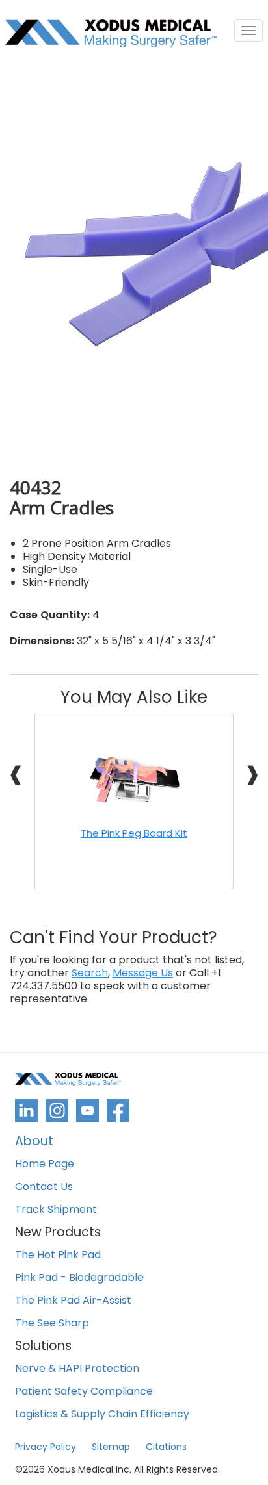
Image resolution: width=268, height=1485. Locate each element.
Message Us (143, 973)
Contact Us (44, 1187)
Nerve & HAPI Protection (77, 1369)
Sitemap (111, 1446)
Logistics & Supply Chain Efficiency (102, 1414)
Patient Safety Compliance (84, 1392)
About (34, 1142)
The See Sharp (52, 1323)
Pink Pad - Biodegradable (79, 1278)
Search (90, 973)
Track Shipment (56, 1210)
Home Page (44, 1164)
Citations (166, 1446)
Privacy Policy (45, 1446)
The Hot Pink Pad (58, 1255)
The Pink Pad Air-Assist (73, 1301)
